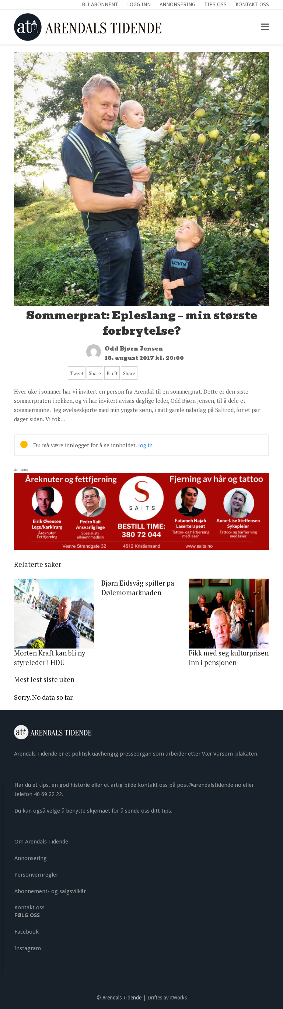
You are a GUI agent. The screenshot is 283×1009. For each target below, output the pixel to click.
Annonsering (30, 858)
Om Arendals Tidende (41, 841)
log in (145, 445)
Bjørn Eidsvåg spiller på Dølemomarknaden (137, 588)
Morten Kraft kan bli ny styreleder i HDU (49, 658)
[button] (265, 26)
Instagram (27, 948)
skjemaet (98, 810)
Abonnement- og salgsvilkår (50, 891)
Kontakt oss (29, 907)
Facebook (26, 931)
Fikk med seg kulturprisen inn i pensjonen (229, 658)
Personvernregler (36, 874)
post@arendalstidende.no (209, 785)
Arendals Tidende (122, 998)
